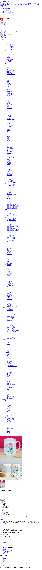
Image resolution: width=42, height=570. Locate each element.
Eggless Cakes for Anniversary (12, 218)
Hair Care (8, 160)
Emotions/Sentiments (8, 264)
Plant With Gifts (9, 397)
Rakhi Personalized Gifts (11, 74)
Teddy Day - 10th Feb (10, 284)
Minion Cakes (9, 118)
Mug (7, 347)
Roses (8, 82)
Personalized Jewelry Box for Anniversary (13, 225)
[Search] (10, 21)
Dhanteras (8, 291)
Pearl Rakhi (8, 58)
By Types (6, 378)
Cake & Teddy (9, 123)
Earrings (8, 159)
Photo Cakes (9, 103)
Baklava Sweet (9, 144)
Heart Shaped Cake (10, 102)
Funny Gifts (8, 198)
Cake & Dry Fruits (10, 125)
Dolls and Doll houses (10, 419)
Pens (7, 359)
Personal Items (7, 340)
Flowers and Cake (9, 315)
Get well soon (9, 267)
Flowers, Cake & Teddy (10, 328)
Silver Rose (8, 136)
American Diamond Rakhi (11, 51)
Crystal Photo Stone (10, 365)
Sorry (7, 270)
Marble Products (9, 151)
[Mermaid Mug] (11, 457)
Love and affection (10, 268)
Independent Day (9, 296)
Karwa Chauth (9, 297)
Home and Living (9, 150)
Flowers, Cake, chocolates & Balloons (13, 330)
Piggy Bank (8, 362)
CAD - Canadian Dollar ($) (8, 4)
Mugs (7, 133)
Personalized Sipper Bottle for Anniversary (13, 231)
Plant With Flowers (10, 394)
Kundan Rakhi (9, 57)
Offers (3, 560)
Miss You (8, 269)
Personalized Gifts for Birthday (12, 203)
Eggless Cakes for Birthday (11, 184)
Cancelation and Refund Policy (7, 550)
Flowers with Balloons (10, 236)
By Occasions (7, 388)
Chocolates (8, 129)
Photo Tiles (8, 369)
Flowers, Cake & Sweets (11, 327)
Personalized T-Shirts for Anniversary (13, 229)
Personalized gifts (7, 201)
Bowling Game (9, 412)
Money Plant (9, 385)
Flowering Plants (9, 383)
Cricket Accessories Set (10, 414)
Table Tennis (9, 416)
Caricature (8, 343)
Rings (7, 166)
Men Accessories (9, 170)
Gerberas (8, 78)
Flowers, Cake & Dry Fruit (11, 325)
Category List (4, 565)
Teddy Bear (8, 140)
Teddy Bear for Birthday (10, 190)
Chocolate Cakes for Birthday (11, 187)
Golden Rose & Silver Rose (11, 194)
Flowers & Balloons (10, 95)
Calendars (8, 353)
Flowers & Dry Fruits (10, 97)
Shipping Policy (5, 552)
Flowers (6, 232)
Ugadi (8, 302)
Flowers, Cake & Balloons (11, 214)
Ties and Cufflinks (9, 174)
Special (6, 68)
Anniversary (4, 216)
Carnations (8, 77)
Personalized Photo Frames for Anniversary (14, 224)
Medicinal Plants (9, 387)
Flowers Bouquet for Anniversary (12, 233)
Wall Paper (8, 376)
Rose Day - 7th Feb (10, 282)
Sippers (8, 137)
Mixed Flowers (9, 80)
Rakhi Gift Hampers (10, 73)
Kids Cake (6, 114)
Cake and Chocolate (10, 309)
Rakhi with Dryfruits (10, 45)
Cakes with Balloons (10, 312)
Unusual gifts (9, 152)
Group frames (9, 367)
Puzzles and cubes (9, 423)
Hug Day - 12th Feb (10, 286)
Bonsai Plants (9, 380)
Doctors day (8, 278)
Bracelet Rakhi (9, 52)
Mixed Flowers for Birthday (11, 182)
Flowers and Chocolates (10, 316)
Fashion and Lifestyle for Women (10, 157)
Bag (7, 341)
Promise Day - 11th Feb (10, 285)
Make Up (8, 164)
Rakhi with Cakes (9, 43)
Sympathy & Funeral (10, 274)
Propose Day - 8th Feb (10, 281)
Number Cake (9, 110)
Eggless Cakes (9, 112)
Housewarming (9, 391)
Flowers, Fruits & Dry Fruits (11, 336)
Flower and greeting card (11, 314)
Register (4, 32)
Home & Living (9, 197)
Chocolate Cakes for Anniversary (12, 221)
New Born (8, 261)
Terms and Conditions (6, 551)
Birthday (3, 176)
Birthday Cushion (9, 195)
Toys (5, 417)
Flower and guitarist (10, 91)
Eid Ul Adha (9, 294)
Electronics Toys (9, 421)
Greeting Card (9, 354)
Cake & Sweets (9, 124)
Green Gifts (8, 246)
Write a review (2, 519)
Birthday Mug (9, 196)
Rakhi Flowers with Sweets (11, 42)
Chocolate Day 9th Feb (10, 283)
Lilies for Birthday (9, 178)
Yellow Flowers (9, 89)
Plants (3, 377)
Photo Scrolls (9, 374)
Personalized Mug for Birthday (12, 204)
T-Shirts (8, 139)
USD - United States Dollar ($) (27, 4)
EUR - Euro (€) (35, 4)
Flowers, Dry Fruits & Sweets (11, 335)
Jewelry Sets (9, 163)
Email (1, 33)
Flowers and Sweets (10, 319)
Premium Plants (9, 386)
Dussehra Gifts (9, 292)
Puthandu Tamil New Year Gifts (12, 306)
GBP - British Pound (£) (6, 16)
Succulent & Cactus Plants (11, 384)
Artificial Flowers (9, 146)
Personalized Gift (7, 223)
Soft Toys (8, 350)
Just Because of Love (10, 272)
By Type (6, 76)
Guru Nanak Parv (9, 295)
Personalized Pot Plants (10, 396)
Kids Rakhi (8, 56)
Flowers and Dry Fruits (10, 317)
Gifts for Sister (9, 72)
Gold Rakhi (8, 55)
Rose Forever (9, 84)
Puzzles (8, 348)
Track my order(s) (3, 31)
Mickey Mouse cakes (10, 117)
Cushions (8, 130)
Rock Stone (8, 370)
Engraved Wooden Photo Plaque (12, 366)
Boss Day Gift (9, 277)
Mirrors (8, 346)
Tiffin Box (8, 407)
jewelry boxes (9, 162)
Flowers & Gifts (9, 213)
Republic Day (9, 301)
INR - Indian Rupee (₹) (4, 3)
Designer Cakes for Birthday (11, 186)
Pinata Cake (8, 113)
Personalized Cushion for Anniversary (13, 228)
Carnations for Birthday (10, 180)
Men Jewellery (9, 171)
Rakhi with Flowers (10, 46)
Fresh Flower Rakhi (10, 54)
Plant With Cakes (9, 395)
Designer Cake (9, 107)
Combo (6, 41)
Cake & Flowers (9, 121)
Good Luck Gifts (9, 142)
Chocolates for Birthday (10, 191)
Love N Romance (9, 273)
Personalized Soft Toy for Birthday (12, 207)
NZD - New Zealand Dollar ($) (7, 12)
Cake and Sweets (9, 311)
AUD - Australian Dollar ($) (17, 4)
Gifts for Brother (9, 71)
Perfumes (8, 134)
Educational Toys (9, 420)
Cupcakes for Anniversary (11, 222)
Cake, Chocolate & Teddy (11, 323)
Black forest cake (9, 104)
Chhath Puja (9, 290)
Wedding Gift (9, 262)
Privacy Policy (4, 549)
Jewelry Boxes (9, 253)
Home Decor (9, 252)
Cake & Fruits (9, 126)
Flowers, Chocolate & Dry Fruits (12, 331)
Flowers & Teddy (9, 94)
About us (3, 559)
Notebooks (8, 358)
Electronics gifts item (10, 363)
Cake (5, 217)
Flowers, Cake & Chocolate (11, 324)
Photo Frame (9, 135)
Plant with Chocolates (10, 398)
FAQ (3, 557)
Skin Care (8, 167)
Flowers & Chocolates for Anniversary (13, 234)
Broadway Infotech (28, 567)
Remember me (3, 37)
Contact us (4, 558)
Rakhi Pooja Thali (9, 75)
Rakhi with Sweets (10, 49)
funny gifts (8, 149)
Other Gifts (6, 249)
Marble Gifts (9, 200)
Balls (7, 411)
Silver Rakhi (9, 61)
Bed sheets (8, 342)
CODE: (1, 493)
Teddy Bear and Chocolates (11, 322)
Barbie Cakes (9, 115)
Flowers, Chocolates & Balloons (12, 215)
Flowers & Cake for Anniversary (12, 235)
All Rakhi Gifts (9, 69)
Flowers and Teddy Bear (11, 320)
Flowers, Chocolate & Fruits (11, 332)
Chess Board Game (10, 413)
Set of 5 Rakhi (9, 66)
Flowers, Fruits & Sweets (11, 337)
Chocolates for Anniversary (11, 240)
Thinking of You (9, 275)
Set (5, 63)
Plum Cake (8, 111)
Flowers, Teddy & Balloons (11, 338)
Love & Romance (9, 392)
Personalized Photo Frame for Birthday (13, 206)
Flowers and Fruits (10, 318)
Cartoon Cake (9, 116)
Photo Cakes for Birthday (11, 185)
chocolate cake (9, 105)
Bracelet (8, 158)
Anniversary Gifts (9, 254)
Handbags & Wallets (10, 251)
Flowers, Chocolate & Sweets (11, 333)
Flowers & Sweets (9, 96)
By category (6, 145)
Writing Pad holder (10, 428)
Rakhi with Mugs (9, 48)
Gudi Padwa (9, 303)
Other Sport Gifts (9, 415)
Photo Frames (9, 241)
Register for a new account (4, 35)
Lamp (7, 355)
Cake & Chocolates (10, 122)
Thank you (8, 271)
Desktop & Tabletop (8, 352)
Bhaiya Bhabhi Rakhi (10, 70)
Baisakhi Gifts (9, 305)
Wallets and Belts (9, 175)
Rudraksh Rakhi (9, 60)
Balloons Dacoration (10, 148)
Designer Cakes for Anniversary (12, 220)
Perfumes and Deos (10, 173)
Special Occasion (7, 276)
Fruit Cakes (8, 101)
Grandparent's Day (10, 279)
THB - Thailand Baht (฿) (12, 3)
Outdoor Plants (9, 382)
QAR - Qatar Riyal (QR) (30, 3)
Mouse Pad (8, 357)
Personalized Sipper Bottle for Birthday (13, 208)
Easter (8, 293)
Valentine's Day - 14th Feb (11, 288)
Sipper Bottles (9, 349)
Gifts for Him (9, 155)
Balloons (8, 141)
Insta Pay (1, 0)
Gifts (3, 127)
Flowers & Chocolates (10, 93)
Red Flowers (9, 87)
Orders (3, 28)
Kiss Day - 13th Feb (10, 287)
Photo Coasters (9, 360)
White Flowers (9, 88)
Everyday (6, 257)
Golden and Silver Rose (10, 132)
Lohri (7, 298)
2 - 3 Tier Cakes (9, 108)
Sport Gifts (6, 409)
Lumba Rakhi (9, 62)
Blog (3, 561)
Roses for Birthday (10, 177)
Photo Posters (9, 373)
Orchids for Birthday (10, 179)
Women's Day (9, 280)
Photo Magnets (9, 368)
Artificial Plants (9, 147)
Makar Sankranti (9, 299)
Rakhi (3, 40)
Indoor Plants (9, 381)
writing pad (8, 408)
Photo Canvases (9, 372)
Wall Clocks (8, 375)
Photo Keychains (9, 361)
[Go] (16, 31)
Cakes (6, 183)
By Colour (6, 85)
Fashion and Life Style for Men (10, 169)
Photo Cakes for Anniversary (11, 219)
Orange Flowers (9, 86)
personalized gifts (5, 339)
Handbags (8, 161)
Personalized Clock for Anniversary (12, 226)
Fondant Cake (9, 106)
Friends (8, 260)
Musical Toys (9, 422)
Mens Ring (8, 172)
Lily (7, 79)
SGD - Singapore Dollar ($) (21, 3)
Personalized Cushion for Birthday (12, 205)
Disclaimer (4, 553)
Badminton (8, 410)
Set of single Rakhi (10, 67)
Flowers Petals (9, 83)
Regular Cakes (9, 100)
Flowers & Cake (9, 92)
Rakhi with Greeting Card (11, 47)
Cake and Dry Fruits (10, 310)
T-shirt (8, 430)
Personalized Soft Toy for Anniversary (13, 230)
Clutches (8, 168)
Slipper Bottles (9, 405)
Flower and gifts (9, 313)
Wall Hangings (7, 371)
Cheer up (8, 266)
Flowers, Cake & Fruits (10, 326)
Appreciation (9, 265)
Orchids (8, 81)
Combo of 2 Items (7, 308)
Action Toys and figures (10, 418)
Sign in (1, 32)
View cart (2, 25)
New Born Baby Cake (10, 119)
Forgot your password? (7, 34)
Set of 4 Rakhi (9, 65)
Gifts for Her (9, 156)
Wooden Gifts (9, 153)
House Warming (9, 263)
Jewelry (8, 250)
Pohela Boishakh (9, 304)
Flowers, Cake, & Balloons (11, 329)
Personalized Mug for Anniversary (12, 227)
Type (5, 50)
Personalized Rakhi (10, 59)
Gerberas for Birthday (10, 181)
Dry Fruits (8, 131)
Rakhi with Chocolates (10, 44)
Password (2, 34)
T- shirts (8, 406)
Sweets (8, 138)
